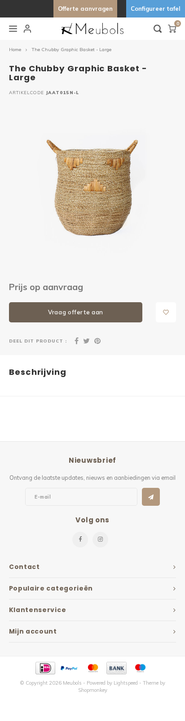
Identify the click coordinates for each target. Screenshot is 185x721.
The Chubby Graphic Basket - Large (71, 49)
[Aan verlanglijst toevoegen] (166, 312)
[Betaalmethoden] (44, 667)
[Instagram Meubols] (100, 539)
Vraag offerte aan (75, 312)
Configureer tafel (156, 8)
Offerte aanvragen (85, 8)
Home (15, 49)
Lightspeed (126, 683)
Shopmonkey (92, 690)
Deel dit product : (38, 340)
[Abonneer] (151, 497)
